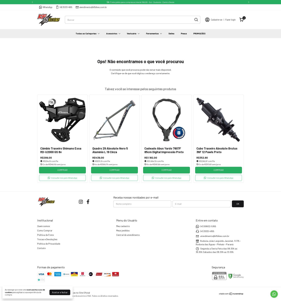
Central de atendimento (128, 234)
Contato (41, 248)
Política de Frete (45, 234)
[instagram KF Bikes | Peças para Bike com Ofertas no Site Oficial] (80, 201)
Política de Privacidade (48, 243)
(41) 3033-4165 (66, 7)
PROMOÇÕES (199, 33)
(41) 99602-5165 (208, 226)
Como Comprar (44, 230)
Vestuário (131, 33)
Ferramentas (152, 33)
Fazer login (230, 19)
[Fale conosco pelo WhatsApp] (274, 294)
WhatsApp (47, 7)
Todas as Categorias (86, 33)
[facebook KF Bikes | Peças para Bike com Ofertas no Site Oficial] (88, 201)
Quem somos (43, 226)
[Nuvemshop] (231, 294)
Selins (171, 33)
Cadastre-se (216, 19)
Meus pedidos (123, 230)
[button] (62, 178)
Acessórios (111, 33)
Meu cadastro (123, 226)
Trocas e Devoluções (47, 239)
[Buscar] (196, 19)
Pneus (184, 33)
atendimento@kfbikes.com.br (93, 7)
